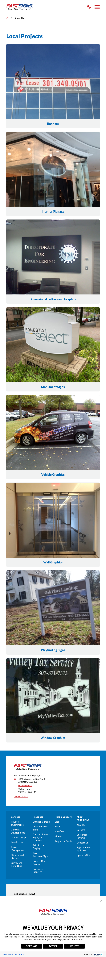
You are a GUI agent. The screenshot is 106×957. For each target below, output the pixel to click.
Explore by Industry (38, 870)
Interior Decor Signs (40, 828)
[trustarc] (98, 954)
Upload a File (83, 855)
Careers (81, 830)
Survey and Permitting (16, 864)
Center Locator (21, 796)
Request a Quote (63, 841)
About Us (81, 825)
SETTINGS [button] (31, 946)
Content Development (18, 831)
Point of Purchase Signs (40, 855)
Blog (57, 821)
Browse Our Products (39, 863)
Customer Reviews (82, 836)
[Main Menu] (97, 7)
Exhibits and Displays (39, 847)
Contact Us (82, 842)
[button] (101, 901)
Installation (17, 842)
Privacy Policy (8, 954)
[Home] (19, 7)
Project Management (18, 849)
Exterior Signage (41, 821)
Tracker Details (19, 954)
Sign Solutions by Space (84, 849)
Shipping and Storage (17, 857)
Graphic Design (18, 837)
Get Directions (25, 785)
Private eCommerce (17, 823)
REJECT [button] (74, 946)
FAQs (57, 826)
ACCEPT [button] (53, 946)
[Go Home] (7, 18)
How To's (59, 831)
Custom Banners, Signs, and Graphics (42, 837)
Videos (58, 836)
